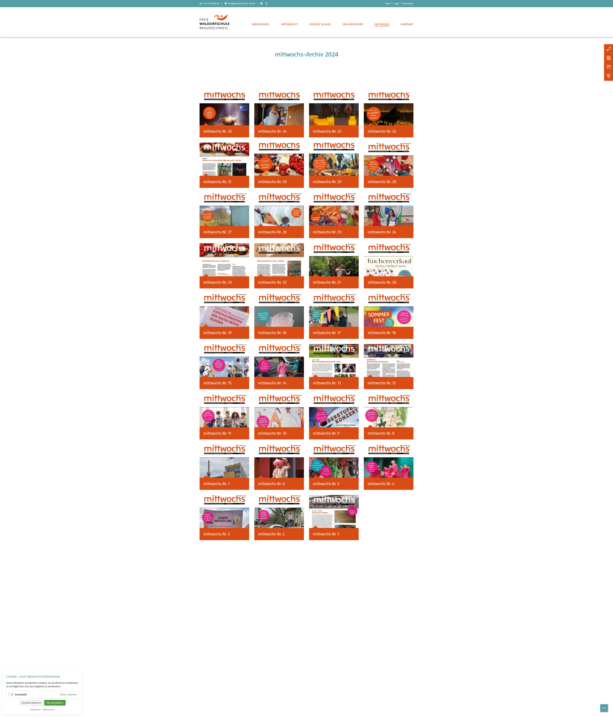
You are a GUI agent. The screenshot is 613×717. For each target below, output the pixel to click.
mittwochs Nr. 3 (216, 534)
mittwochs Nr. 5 (326, 484)
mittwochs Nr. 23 (217, 282)
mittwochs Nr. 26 (272, 232)
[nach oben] (604, 708)
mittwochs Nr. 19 (217, 333)
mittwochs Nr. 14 (272, 383)
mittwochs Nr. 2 (271, 534)
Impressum (35, 709)
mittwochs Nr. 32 (382, 131)
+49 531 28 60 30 (210, 3)
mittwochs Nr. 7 (216, 484)
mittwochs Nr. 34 (272, 131)
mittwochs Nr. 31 (217, 182)
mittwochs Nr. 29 (327, 182)
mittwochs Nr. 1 (326, 534)
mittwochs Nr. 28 (382, 182)
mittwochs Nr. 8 (381, 433)
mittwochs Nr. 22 (272, 282)
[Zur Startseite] (214, 28)
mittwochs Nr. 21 (327, 282)
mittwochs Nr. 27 (217, 232)
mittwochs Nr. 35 (217, 131)
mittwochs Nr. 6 (271, 484)
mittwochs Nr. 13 (327, 383)
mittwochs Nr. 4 (381, 484)
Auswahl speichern (31, 702)
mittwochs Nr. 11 (217, 433)
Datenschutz (48, 709)
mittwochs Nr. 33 (327, 131)
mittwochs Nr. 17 (327, 333)
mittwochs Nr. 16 (382, 333)
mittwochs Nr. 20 (382, 282)
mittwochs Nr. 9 (326, 433)
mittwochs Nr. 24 (382, 232)
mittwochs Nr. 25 (327, 232)
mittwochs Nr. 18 (272, 333)
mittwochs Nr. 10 (272, 433)
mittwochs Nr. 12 (382, 383)
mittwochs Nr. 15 (217, 383)
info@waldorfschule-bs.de (241, 3)
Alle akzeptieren (55, 702)
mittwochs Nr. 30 (272, 182)
